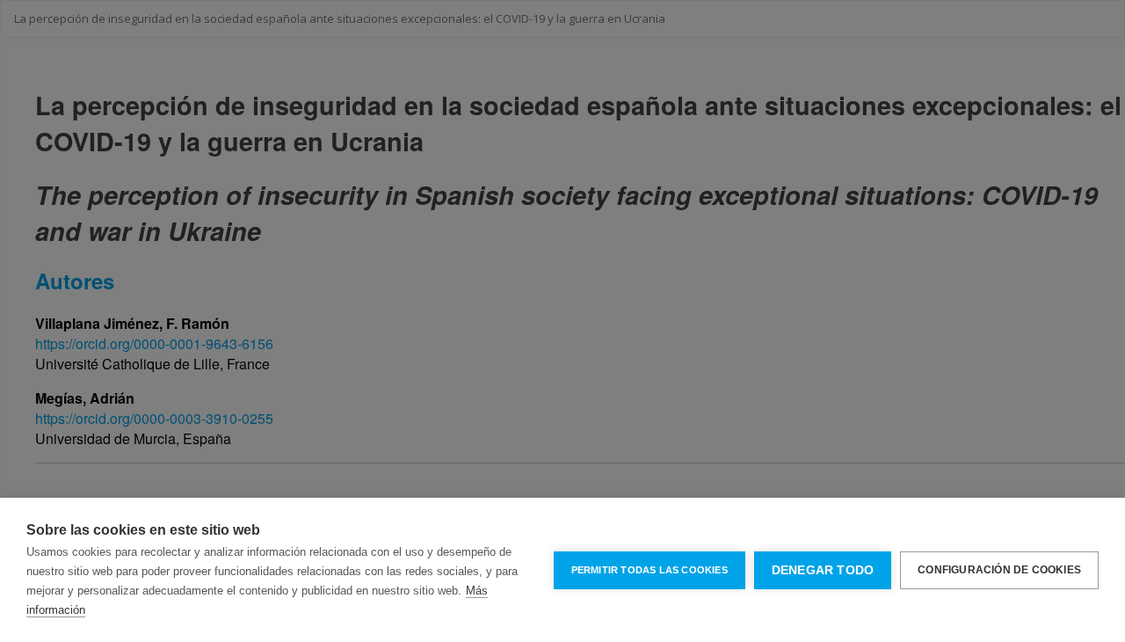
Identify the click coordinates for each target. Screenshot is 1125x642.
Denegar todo (823, 570)
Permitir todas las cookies (649, 570)
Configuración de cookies (999, 570)
